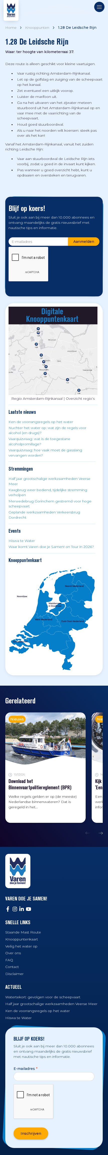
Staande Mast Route (23, 932)
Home (11, 28)
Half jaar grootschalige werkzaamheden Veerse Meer (49, 481)
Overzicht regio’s (80, 399)
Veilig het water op (21, 946)
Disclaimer (14, 974)
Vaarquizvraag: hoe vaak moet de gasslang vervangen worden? (45, 452)
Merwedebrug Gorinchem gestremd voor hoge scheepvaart (50, 503)
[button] (88, 833)
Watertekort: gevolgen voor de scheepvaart (42, 997)
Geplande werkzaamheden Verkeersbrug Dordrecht (44, 514)
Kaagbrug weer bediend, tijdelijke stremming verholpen (48, 492)
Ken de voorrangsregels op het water (41, 422)
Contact (12, 967)
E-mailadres (25, 1069)
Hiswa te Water (22, 541)
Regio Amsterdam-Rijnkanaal (37, 399)
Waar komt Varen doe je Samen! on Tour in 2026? (51, 547)
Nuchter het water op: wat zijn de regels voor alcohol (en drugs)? (47, 430)
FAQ (9, 960)
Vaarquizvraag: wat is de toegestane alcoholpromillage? (39, 441)
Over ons (13, 953)
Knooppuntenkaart (21, 939)
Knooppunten (37, 28)
